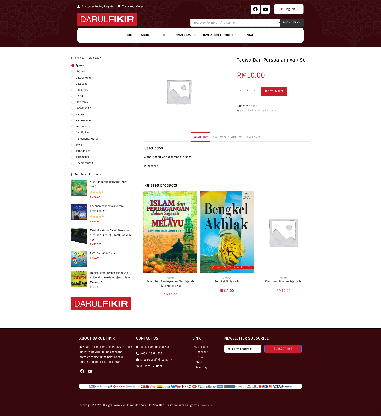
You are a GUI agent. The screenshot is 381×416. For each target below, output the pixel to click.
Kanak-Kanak (83, 120)
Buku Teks (82, 90)
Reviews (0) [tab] (254, 136)
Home (130, 35)
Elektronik (82, 102)
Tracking (201, 367)
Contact (249, 35)
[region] (51, 387)
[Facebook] (255, 9)
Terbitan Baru (83, 151)
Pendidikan (82, 132)
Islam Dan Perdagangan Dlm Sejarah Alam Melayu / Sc (170, 283)
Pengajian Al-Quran (87, 138)
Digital (80, 96)
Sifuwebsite (204, 405)
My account (201, 347)
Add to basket (274, 91)
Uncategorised (84, 163)
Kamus (80, 114)
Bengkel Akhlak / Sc (227, 281)
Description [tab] (200, 136)
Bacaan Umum (84, 77)
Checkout (202, 352)
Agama (253, 106)
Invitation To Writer (219, 35)
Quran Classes (184, 35)
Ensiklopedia (83, 108)
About (146, 35)
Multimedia (83, 126)
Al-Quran (81, 71)
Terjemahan (83, 157)
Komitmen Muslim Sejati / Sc (283, 281)
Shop (162, 35)
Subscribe (283, 349)
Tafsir (79, 145)
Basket (200, 357)
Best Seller (82, 83)
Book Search (292, 22)
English (289, 9)
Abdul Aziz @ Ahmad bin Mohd (260, 110)
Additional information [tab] (227, 136)
